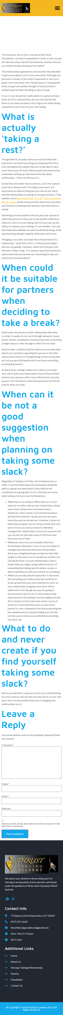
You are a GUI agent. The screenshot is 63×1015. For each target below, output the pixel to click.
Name (5, 784)
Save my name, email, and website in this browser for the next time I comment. (31, 824)
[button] (58, 8)
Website (6, 808)
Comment (7, 745)
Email (5, 796)
